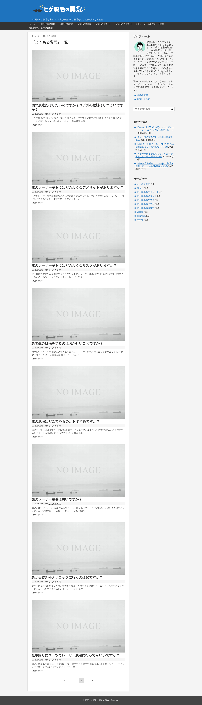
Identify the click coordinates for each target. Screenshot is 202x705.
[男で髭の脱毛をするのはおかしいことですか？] (78, 340)
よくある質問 (150, 24)
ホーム (32, 24)
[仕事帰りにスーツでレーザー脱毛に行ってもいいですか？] (78, 652)
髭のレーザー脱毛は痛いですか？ (57, 499)
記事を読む (37, 125)
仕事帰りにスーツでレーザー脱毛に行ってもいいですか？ (76, 655)
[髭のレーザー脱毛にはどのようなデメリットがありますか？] (78, 184)
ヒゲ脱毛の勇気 (95, 700)
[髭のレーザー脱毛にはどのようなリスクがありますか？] (78, 262)
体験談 (140, 212)
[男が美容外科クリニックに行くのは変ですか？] (78, 574)
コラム (138, 24)
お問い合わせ (47, 28)
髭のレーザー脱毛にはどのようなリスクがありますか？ (74, 265)
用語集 (161, 24)
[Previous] (70, 680)
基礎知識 (141, 216)
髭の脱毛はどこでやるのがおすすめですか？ (66, 421)
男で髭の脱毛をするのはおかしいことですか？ (67, 343)
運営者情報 (34, 28)
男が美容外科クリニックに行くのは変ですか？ (67, 577)
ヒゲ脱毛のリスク (145, 200)
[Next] (87, 680)
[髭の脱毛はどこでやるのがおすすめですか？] (78, 418)
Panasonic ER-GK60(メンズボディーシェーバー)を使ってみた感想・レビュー (154, 130)
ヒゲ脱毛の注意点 (145, 204)
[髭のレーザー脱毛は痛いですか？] (78, 496)
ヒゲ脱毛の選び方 (83, 24)
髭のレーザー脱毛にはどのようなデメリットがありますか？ (78, 187)
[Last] (92, 680)
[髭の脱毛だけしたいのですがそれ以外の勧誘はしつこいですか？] (78, 101)
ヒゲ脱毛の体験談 (65, 24)
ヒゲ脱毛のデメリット (123, 24)
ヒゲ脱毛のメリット (102, 24)
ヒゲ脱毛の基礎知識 (46, 24)
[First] (64, 680)
